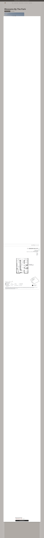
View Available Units (22, 520)
